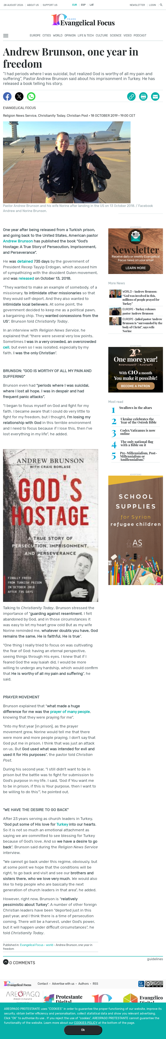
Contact (43, 983)
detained (25, 261)
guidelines (155, 959)
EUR (74, 4)
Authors (83, 983)
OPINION (70, 35)
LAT (92, 4)
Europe (35, 35)
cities (47, 35)
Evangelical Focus (19, 108)
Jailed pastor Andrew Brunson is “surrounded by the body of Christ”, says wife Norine (142, 325)
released (26, 278)
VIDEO (127, 35)
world (49, 945)
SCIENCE (115, 35)
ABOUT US (33, 5)
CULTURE (102, 35)
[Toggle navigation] (7, 36)
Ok (83, 1030)
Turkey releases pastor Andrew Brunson (138, 311)
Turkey (62, 824)
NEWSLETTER (137, 5)
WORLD (58, 35)
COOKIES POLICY (85, 1023)
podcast (140, 35)
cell (6, 347)
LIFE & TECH (86, 35)
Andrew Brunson (18, 241)
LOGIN (152, 5)
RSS (95, 983)
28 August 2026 (13, 5)
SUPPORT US (50, 5)
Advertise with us (63, 983)
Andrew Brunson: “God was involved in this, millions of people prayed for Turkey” (141, 298)
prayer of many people (70, 711)
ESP (83, 4)
